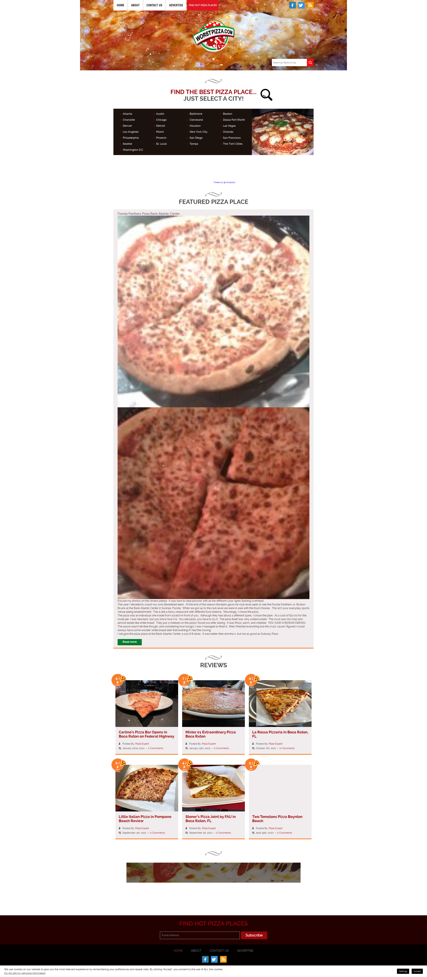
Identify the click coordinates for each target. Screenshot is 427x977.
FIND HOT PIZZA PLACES (203, 5)
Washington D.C (133, 149)
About (135, 5)
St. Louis (161, 143)
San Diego (196, 137)
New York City (198, 131)
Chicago (161, 119)
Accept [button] (417, 971)
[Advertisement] (213, 170)
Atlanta (127, 113)
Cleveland (196, 119)
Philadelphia (131, 137)
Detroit (160, 125)
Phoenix (161, 137)
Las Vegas (229, 125)
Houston (195, 125)
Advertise (176, 5)
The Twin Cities (233, 143)
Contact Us (154, 5)
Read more (130, 641)
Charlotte (129, 119)
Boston (227, 113)
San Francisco (232, 137)
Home (120, 5)
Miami (160, 131)
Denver (127, 125)
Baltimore (196, 113)
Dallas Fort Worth (234, 119)
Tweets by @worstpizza (224, 182)
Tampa (194, 143)
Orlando (228, 131)
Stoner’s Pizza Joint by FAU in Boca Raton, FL (210, 819)
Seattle (127, 143)
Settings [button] (403, 971)
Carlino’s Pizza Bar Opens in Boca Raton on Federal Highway (146, 734)
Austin (160, 113)
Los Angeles (131, 131)
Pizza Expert (142, 743)
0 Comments (155, 748)
